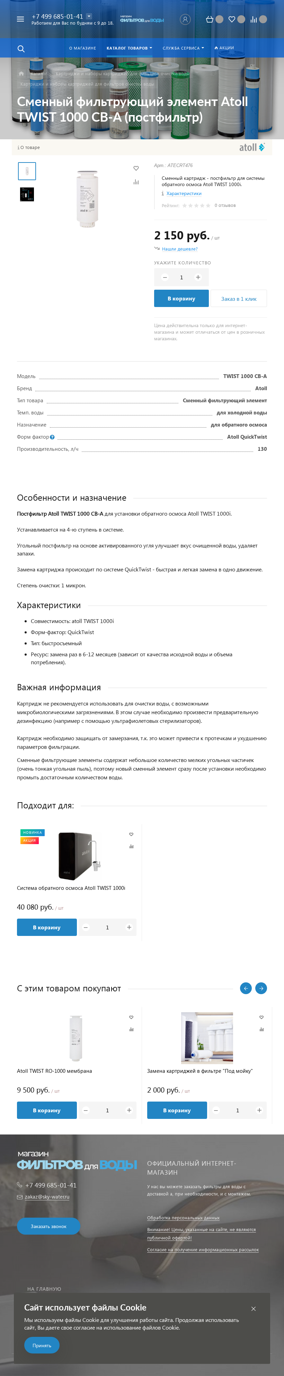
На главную (44, 1289)
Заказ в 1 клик (239, 298)
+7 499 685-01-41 (57, 16)
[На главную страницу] (141, 19)
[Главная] (21, 73)
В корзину (181, 298)
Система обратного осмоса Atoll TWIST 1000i (71, 888)
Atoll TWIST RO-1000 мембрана (54, 1071)
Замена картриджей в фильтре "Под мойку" (200, 1071)
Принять (42, 1345)
